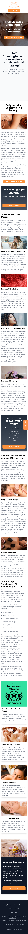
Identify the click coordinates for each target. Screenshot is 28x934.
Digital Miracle (17, 929)
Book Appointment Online (14, 37)
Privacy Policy (7, 905)
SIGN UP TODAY (14, 205)
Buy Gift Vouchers (14, 888)
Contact (17, 908)
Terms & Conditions (19, 905)
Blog (10, 908)
